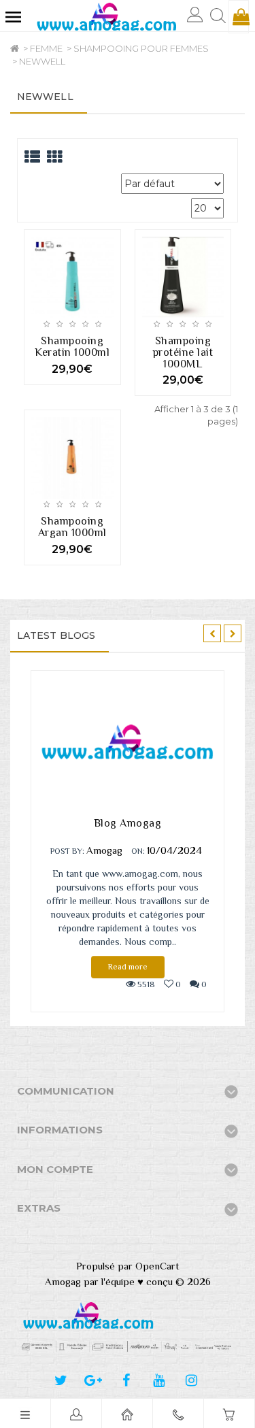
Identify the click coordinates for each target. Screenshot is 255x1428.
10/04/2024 (174, 850)
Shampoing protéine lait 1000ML (183, 352)
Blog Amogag (128, 823)
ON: (138, 851)
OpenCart (157, 1266)
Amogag (104, 850)
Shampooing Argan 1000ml (72, 527)
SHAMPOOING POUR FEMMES (141, 48)
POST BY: (67, 851)
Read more (128, 967)
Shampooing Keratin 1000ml (72, 347)
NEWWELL (42, 61)
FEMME (46, 48)
